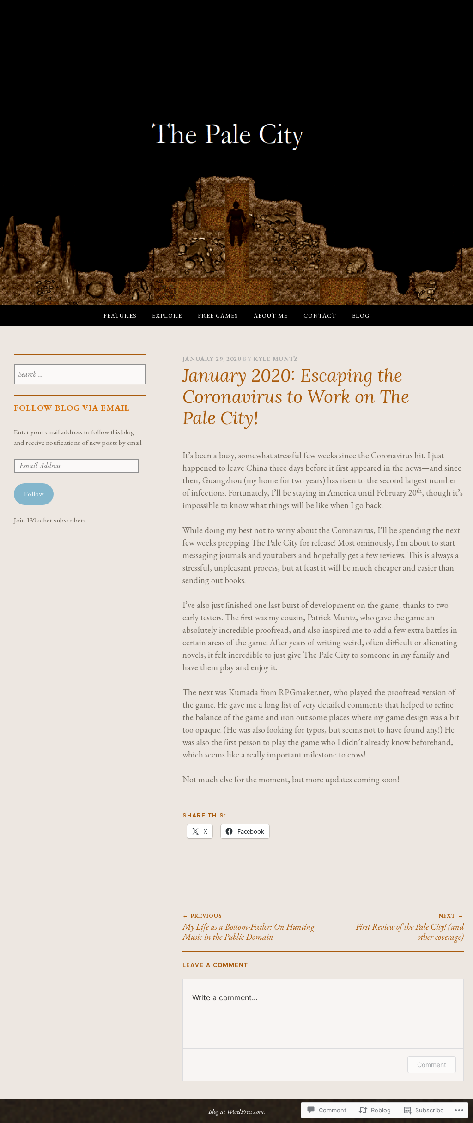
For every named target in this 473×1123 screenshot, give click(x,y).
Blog (361, 315)
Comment (431, 1065)
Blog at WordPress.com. (236, 1111)
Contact (319, 315)
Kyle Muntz (276, 358)
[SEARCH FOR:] (80, 374)
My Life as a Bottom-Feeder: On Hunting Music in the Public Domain (248, 927)
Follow (33, 493)
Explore (167, 315)
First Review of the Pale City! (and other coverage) (410, 927)
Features (119, 315)
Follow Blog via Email (72, 407)
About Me (271, 315)
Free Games (218, 315)
